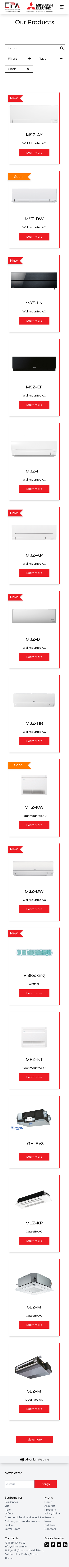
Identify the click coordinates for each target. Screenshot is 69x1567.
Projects (49, 1517)
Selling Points (52, 1513)
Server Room (12, 1529)
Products (50, 1509)
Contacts (50, 1529)
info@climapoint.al (16, 1546)
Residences (11, 1502)
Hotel (8, 1509)
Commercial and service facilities (24, 1517)
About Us (49, 1506)
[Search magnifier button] (62, 48)
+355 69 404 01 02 (15, 1542)
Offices (9, 1513)
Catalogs (49, 1525)
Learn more (34, 152)
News (47, 1521)
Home (48, 1502)
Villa (7, 1506)
